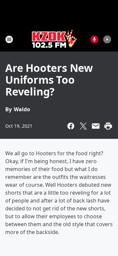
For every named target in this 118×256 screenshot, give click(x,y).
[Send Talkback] (94, 39)
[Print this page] (108, 126)
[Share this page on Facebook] (70, 126)
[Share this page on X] (83, 126)
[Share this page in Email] (95, 126)
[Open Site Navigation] (9, 39)
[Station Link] (54, 39)
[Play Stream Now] (107, 39)
